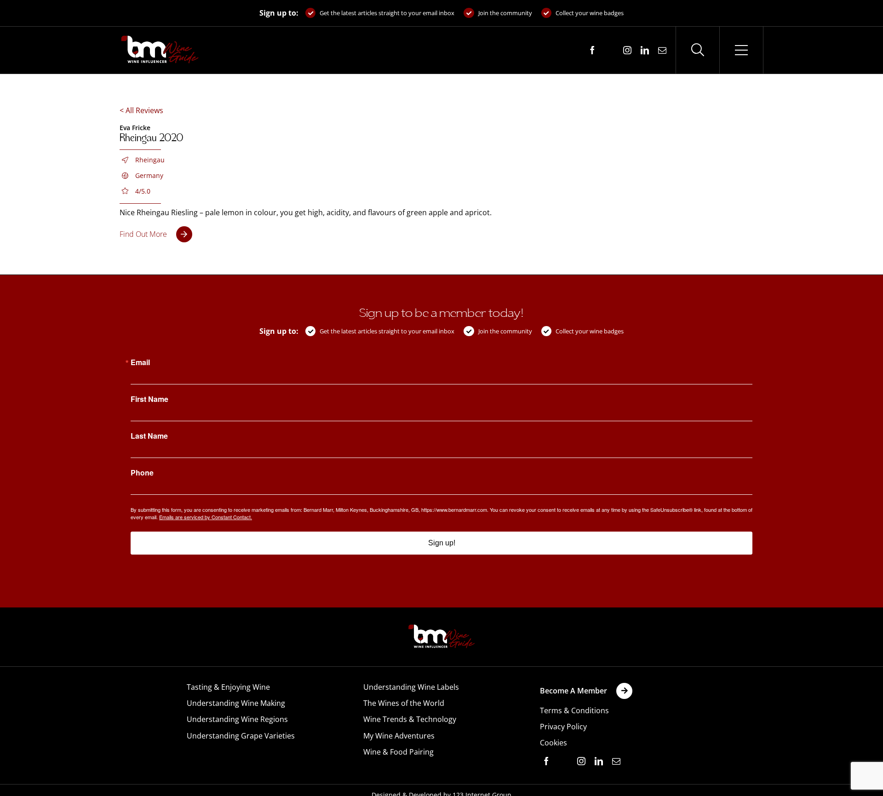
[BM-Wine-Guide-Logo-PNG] (441, 627)
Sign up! (441, 543)
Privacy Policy (563, 727)
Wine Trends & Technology (409, 719)
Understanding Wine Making (236, 703)
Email (140, 362)
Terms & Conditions (574, 710)
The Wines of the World (403, 703)
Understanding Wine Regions (237, 719)
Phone (142, 472)
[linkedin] (644, 50)
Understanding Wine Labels (411, 687)
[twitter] (609, 50)
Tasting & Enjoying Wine (228, 687)
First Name (149, 399)
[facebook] (592, 50)
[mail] (662, 50)
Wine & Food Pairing (398, 752)
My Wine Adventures (399, 736)
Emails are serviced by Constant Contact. (205, 517)
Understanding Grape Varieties (241, 736)
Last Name (149, 436)
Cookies (553, 743)
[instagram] (627, 50)
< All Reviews (141, 110)
